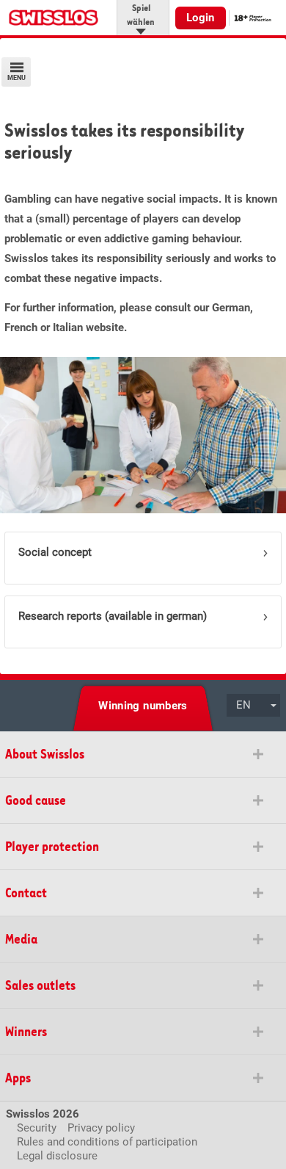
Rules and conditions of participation (107, 1141)
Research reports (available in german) (112, 616)
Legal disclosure (57, 1155)
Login (200, 17)
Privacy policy (101, 1127)
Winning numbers (143, 705)
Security (36, 1127)
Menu (16, 78)
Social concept (55, 552)
